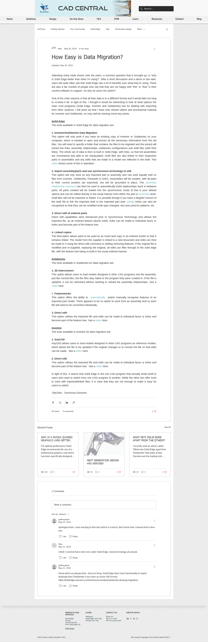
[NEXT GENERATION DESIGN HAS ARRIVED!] (104, 443)
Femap (68, 621)
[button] (167, 29)
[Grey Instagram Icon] (137, 618)
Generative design (123, 29)
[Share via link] (73, 402)
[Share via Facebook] (53, 402)
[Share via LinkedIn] (67, 402)
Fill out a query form (113, 621)
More (139, 29)
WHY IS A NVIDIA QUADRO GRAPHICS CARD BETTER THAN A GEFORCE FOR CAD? (57, 439)
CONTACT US (111, 613)
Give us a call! (111, 619)
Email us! (109, 617)
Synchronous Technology (75, 392)
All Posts (41, 29)
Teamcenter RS (71, 623)
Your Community (77, 29)
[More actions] (154, 48)
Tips (108, 29)
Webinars (89, 617)
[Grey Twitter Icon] (134, 618)
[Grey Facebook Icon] (130, 618)
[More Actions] (154, 521)
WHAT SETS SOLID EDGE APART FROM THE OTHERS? (149, 439)
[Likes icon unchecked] (60, 536)
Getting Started (57, 29)
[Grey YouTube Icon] (127, 618)
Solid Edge (95, 29)
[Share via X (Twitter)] (60, 402)
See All (167, 427)
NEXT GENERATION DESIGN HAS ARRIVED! (103, 462)
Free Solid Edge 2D (72, 625)
